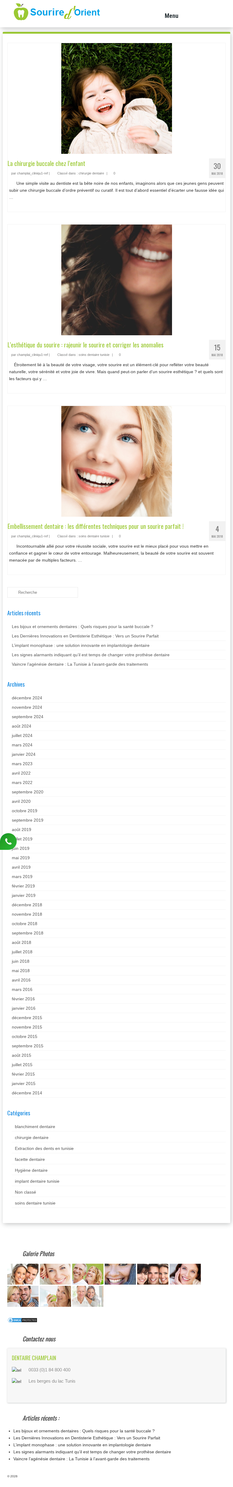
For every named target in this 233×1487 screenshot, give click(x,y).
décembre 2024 (27, 697)
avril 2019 (21, 867)
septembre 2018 (27, 933)
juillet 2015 (22, 1064)
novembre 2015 (27, 1027)
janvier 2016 (23, 1008)
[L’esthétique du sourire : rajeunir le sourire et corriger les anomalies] (116, 279)
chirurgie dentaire (91, 173)
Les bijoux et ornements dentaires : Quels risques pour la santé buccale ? (82, 626)
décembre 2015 (27, 1017)
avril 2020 (21, 801)
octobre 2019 (24, 810)
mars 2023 (22, 763)
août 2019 (21, 829)
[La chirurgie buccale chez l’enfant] (116, 98)
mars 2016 (22, 989)
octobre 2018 (24, 923)
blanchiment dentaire (35, 1126)
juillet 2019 (22, 838)
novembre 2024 (27, 707)
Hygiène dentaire (31, 1170)
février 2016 (23, 998)
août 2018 (21, 942)
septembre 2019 (27, 820)
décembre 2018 (27, 904)
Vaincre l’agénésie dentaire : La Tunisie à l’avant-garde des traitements (80, 664)
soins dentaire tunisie (94, 355)
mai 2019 (21, 857)
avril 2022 (21, 773)
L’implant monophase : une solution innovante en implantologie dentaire (81, 645)
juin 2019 (20, 848)
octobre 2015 (24, 1036)
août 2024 (21, 726)
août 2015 (21, 1055)
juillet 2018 (22, 951)
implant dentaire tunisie (37, 1181)
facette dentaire (30, 1159)
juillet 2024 (22, 735)
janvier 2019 (23, 895)
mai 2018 (21, 970)
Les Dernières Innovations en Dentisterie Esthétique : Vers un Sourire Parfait (85, 636)
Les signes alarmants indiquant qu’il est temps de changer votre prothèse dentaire (91, 654)
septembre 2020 (27, 791)
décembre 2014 (27, 1092)
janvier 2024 (23, 754)
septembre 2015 (27, 1045)
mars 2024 (22, 744)
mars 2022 (22, 782)
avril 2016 (21, 980)
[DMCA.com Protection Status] (22, 1319)
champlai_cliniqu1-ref (32, 173)
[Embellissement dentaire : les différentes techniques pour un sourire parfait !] (116, 460)
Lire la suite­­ (26, 197)
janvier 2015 (23, 1083)
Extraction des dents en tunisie (44, 1148)
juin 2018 (20, 961)
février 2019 (23, 886)
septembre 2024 (27, 716)
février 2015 (23, 1074)
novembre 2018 (27, 914)
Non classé (25, 1192)
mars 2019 (22, 876)
